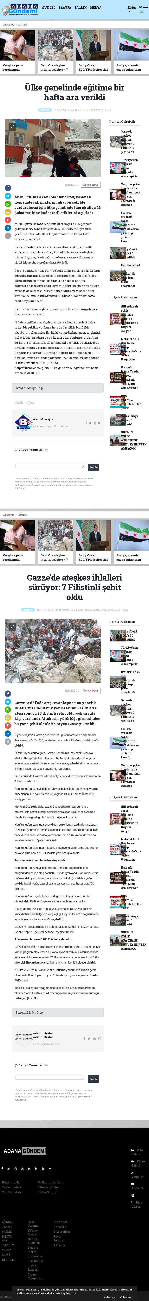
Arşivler (137, 1188)
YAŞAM (6, 1250)
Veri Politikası (12, 1192)
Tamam (127, 1297)
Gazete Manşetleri (35, 1276)
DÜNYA (22, 515)
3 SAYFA (65, 7)
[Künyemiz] (133, 1195)
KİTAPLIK (8, 1259)
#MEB (19, 402)
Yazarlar (137, 1177)
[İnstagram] (17, 1168)
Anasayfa (9, 24)
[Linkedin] (31, 1168)
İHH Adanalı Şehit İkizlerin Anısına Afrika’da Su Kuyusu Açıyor (129, 319)
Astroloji (59, 1245)
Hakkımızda (11, 1182)
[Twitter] (10, 1168)
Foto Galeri (137, 1152)
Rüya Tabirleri (60, 1238)
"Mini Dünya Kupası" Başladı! (130, 420)
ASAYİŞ (6, 1255)
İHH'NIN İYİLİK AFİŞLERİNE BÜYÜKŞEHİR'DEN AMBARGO (134, 440)
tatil (86, 234)
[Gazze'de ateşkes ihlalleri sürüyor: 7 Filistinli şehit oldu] (53, 651)
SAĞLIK (80, 7)
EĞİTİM (22, 24)
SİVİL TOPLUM (8, 1243)
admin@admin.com (47, 1044)
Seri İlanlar (35, 1261)
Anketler (60, 1227)
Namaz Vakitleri (34, 1241)
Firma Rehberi (33, 1267)
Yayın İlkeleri (11, 1187)
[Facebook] (3, 1168)
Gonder (94, 467)
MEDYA (95, 7)
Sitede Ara (61, 1222)
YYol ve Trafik (33, 1232)
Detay (111, 1297)
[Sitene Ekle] (51, 1168)
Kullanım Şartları (50, 1182)
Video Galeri (138, 1163)
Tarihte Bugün (33, 1249)
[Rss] (37, 1168)
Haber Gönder (47, 1192)
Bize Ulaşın (136, 1204)
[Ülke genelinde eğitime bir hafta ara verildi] (53, 148)
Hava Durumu (33, 1223)
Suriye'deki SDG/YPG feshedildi (129, 253)
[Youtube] (24, 1168)
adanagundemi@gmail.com (52, 426)
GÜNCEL (48, 7)
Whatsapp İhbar (49, 1187)
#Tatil (30, 402)
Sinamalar (35, 1256)
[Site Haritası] (45, 1168)
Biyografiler (62, 1231)
